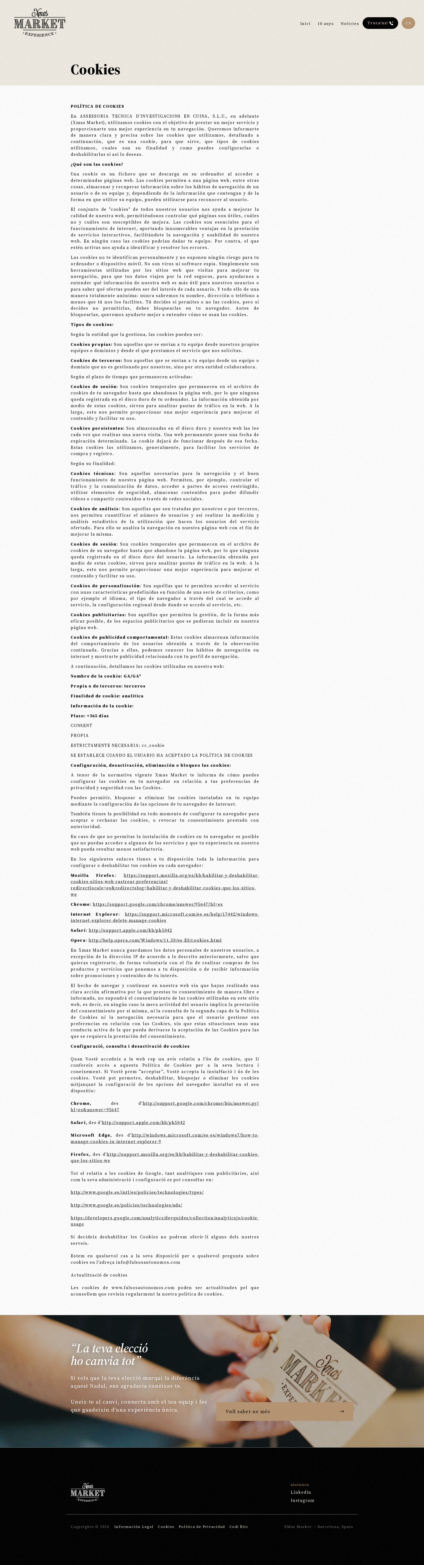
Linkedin (301, 1492)
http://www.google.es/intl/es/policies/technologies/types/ (137, 1192)
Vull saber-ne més (247, 1411)
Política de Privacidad (202, 1526)
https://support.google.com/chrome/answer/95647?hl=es (158, 904)
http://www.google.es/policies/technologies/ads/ (126, 1205)
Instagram (303, 1500)
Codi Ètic (238, 1526)
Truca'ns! (377, 23)
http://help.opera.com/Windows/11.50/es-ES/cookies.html (155, 940)
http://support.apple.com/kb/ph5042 (130, 930)
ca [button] (408, 23)
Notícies (350, 23)
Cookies (166, 1526)
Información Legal (134, 1526)
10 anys (325, 23)
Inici (305, 23)
